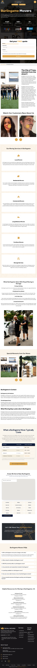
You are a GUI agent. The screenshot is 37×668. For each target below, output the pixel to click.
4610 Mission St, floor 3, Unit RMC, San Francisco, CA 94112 (13, 648)
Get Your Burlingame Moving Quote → (18, 463)
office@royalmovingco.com (7, 654)
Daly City (7, 507)
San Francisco (18, 507)
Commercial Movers (18, 201)
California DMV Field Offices (18, 615)
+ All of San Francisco (7, 515)
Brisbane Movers (31, 639)
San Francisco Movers (30, 633)
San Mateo (7, 502)
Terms (3, 665)
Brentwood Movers (31, 638)
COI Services (21, 633)
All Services (21, 637)
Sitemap (19, 665)
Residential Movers (18, 180)
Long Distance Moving (23, 632)
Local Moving (21, 630)
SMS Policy (8, 665)
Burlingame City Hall (18, 593)
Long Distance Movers (18, 221)
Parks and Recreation (18, 611)
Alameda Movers (31, 634)
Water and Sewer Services (18, 597)
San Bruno (29, 502)
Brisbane (29, 505)
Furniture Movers (18, 242)
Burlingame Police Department (18, 606)
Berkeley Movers (31, 636)
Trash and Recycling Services (18, 602)
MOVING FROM (4, 45)
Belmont (18, 510)
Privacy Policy (14, 665)
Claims (34, 665)
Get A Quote (18, 536)
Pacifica (29, 507)
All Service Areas (31, 641)
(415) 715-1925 (18, 2)
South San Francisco (18, 505)
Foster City (7, 505)
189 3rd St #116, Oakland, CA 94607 (9, 651)
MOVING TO (4, 49)
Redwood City (30, 510)
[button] (20, 139)
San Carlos (7, 510)
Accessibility (24, 665)
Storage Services (18, 263)
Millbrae (18, 502)
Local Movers (18, 160)
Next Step (18, 56)
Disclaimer (30, 665)
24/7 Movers (21, 635)
